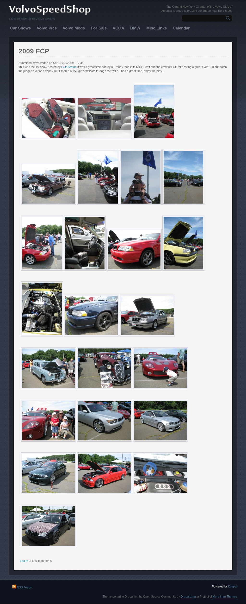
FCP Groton (69, 67)
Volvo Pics (47, 28)
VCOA (118, 28)
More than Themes (225, 596)
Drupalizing (188, 596)
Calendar (181, 28)
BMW (135, 28)
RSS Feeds (24, 587)
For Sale (99, 28)
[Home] (50, 15)
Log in (24, 561)
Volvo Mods (74, 28)
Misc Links (156, 28)
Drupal (232, 586)
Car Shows (20, 28)
